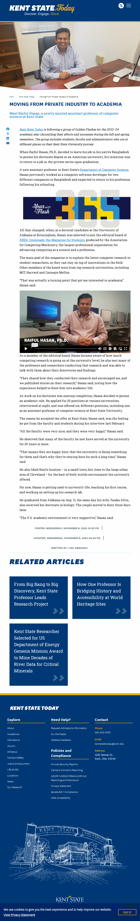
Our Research (14, 787)
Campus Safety (15, 757)
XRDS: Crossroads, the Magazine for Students (52, 240)
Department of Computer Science (104, 170)
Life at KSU (13, 769)
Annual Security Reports (64, 764)
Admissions (13, 740)
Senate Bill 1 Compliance (64, 792)
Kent (11, 96)
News (10, 781)
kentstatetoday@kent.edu (109, 744)
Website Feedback (61, 740)
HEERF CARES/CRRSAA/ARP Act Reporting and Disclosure (69, 778)
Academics (13, 734)
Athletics (12, 752)
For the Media (58, 734)
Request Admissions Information (69, 728)
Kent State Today (42, 10)
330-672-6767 (103, 732)
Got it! (127, 912)
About (10, 728)
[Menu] (128, 5)
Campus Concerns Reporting (67, 770)
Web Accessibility (60, 798)
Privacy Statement (61, 786)
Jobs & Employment (18, 763)
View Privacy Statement (19, 914)
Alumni (11, 746)
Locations (12, 775)
